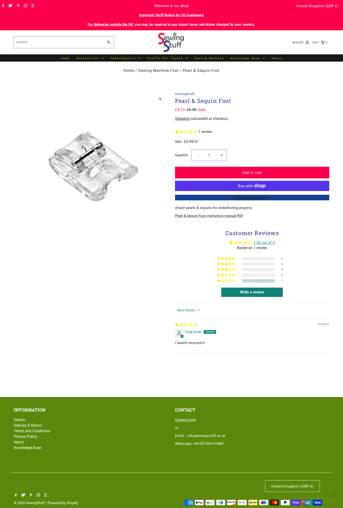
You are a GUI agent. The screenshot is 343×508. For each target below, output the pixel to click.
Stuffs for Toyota (165, 58)
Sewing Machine (209, 58)
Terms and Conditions (32, 431)
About (276, 58)
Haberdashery (123, 58)
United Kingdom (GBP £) (317, 6)
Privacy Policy (25, 436)
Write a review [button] (252, 292)
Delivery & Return (28, 425)
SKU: (178, 142)
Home (65, 58)
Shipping (182, 118)
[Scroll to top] (333, 496)
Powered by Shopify (63, 503)
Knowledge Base (245, 58)
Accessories (87, 58)
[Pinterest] (18, 6)
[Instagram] (25, 6)
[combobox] (58, 42)
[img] (186, 325)
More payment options (252, 197)
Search (19, 420)
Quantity (181, 155)
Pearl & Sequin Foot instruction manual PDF (209, 216)
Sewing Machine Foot (158, 70)
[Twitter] (9, 6)
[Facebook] (2, 6)
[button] (186, 131)
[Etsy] (32, 6)
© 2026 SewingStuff (30, 503)
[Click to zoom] (160, 99)
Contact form (185, 420)
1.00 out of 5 (264, 242)
